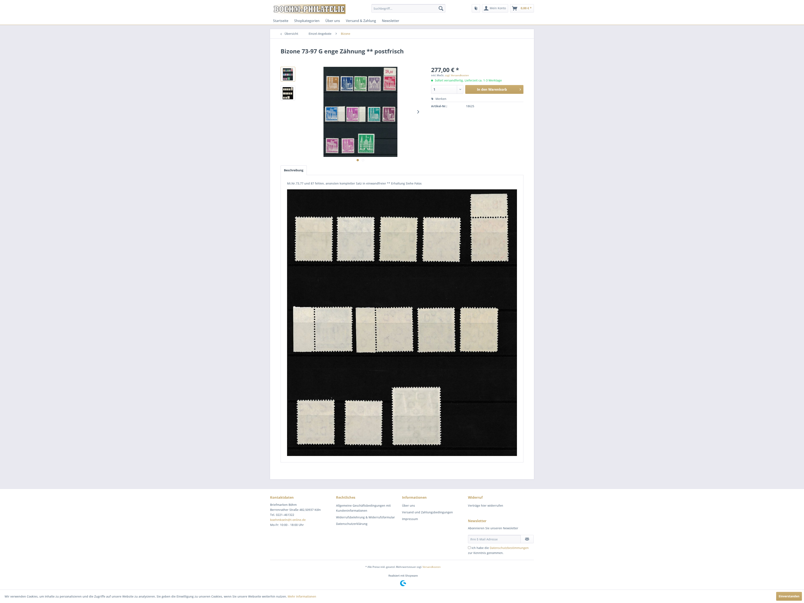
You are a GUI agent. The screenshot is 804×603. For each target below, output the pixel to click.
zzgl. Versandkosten (457, 75)
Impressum (410, 519)
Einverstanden (789, 596)
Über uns (332, 20)
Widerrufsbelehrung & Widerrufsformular (365, 517)
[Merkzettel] (476, 8)
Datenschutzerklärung (351, 524)
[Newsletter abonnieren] (527, 539)
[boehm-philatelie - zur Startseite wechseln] (308, 9)
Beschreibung (293, 170)
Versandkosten (432, 567)
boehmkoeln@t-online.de (288, 520)
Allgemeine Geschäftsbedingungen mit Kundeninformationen (363, 508)
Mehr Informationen (302, 596)
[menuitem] (408, 8)
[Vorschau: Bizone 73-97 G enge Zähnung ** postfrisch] (288, 74)
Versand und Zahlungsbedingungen (427, 512)
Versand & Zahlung (361, 20)
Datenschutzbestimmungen (509, 548)
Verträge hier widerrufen (485, 505)
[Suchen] (441, 8)
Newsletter (390, 20)
